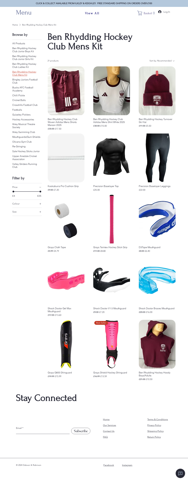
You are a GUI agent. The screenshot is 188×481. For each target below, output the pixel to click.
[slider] (13, 191)
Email (19, 428)
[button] (147, 13)
